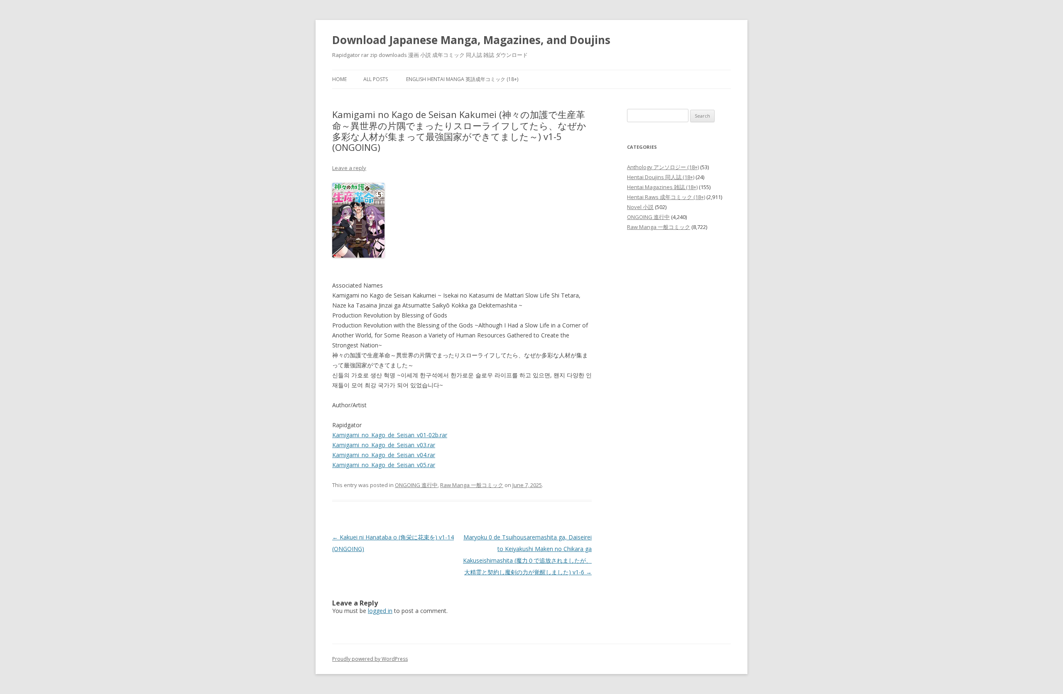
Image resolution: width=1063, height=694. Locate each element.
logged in (380, 611)
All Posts (375, 79)
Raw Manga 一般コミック (471, 485)
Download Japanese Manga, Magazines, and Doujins (471, 39)
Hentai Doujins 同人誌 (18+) (660, 177)
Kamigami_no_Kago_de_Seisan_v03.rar (383, 445)
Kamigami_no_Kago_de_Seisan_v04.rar (383, 455)
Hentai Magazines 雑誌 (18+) (662, 187)
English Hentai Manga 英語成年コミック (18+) (462, 79)
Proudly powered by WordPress (370, 658)
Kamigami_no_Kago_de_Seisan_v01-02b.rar (389, 435)
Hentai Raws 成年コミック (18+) (666, 197)
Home (339, 79)
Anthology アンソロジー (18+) (663, 167)
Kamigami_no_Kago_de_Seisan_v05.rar (383, 465)
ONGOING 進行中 (416, 485)
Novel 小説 (640, 207)
